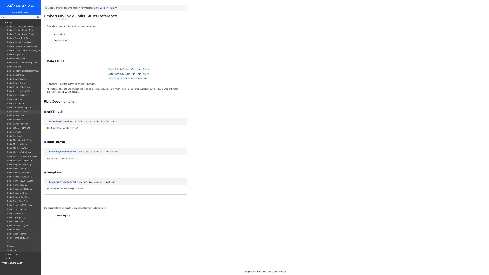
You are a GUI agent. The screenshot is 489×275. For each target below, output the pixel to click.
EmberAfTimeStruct (16, 59)
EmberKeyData (14, 132)
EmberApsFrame (15, 67)
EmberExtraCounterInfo (17, 124)
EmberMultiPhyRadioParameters (22, 156)
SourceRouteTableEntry (18, 238)
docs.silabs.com (20, 12)
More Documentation (12, 263)
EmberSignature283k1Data (19, 205)
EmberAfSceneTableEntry (19, 38)
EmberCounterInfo (15, 103)
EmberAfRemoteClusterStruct (20, 34)
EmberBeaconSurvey (16, 83)
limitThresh (143, 69)
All (8, 242)
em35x (8, 258)
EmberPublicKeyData (17, 193)
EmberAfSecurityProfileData (20, 42)
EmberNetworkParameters (19, 173)
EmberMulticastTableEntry (19, 152)
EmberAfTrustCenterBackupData (22, 63)
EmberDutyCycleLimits (17, 112)
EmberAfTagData (15, 54)
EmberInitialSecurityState (18, 128)
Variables (11, 250)
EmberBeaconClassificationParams (23, 71)
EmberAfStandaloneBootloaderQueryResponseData (24, 50)
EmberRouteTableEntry (17, 201)
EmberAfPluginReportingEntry (21, 26)
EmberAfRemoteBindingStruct (20, 30)
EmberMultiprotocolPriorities (20, 160)
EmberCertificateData (17, 95)
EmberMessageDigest (17, 144)
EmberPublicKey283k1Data (19, 189)
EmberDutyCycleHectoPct (121, 69)
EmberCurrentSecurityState (19, 107)
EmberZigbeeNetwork (17, 234)
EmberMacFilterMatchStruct (19, 140)
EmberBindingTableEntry (18, 87)
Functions (11, 246)
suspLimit (141, 78)
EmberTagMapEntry (16, 217)
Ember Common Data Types (55, 19)
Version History (11, 254)
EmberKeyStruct (14, 136)
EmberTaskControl (15, 222)
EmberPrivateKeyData (17, 185)
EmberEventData (15, 120)
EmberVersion (13, 230)
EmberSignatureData (16, 209)
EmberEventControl (16, 116)
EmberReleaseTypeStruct (18, 197)
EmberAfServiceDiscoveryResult (22, 46)
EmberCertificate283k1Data (19, 91)
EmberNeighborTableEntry (19, 164)
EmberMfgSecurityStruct (18, 148)
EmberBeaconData (15, 75)
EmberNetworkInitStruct (18, 169)
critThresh (142, 73)
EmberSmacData (15, 213)
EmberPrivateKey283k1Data (20, 181)
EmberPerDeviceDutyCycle (19, 177)
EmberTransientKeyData (18, 226)
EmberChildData (14, 99)
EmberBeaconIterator (16, 79)
